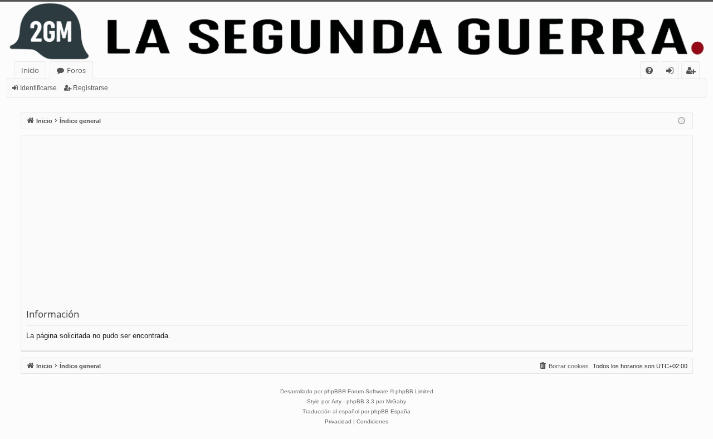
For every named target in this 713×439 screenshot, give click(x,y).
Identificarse (38, 88)
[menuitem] (649, 70)
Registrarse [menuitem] (693, 72)
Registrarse (90, 88)
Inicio (30, 70)
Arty (336, 401)
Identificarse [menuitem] (672, 72)
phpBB (333, 391)
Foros (76, 70)
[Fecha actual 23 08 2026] (681, 121)
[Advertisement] (356, 224)
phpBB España (391, 411)
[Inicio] (356, 31)
